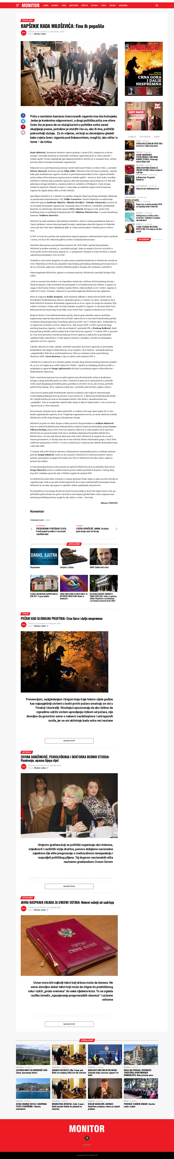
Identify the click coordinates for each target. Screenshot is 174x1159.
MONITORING (73, 5)
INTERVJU (94, 5)
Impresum (87, 1145)
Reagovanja (123, 5)
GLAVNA (45, 5)
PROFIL (103, 5)
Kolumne (55, 5)
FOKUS (64, 5)
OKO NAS (112, 5)
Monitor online (40, 34)
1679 (48, 520)
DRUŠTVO (84, 5)
